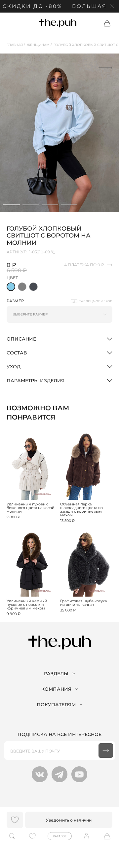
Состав (17, 353)
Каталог (59, 836)
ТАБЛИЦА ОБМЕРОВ (95, 301)
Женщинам (38, 45)
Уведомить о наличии (69, 820)
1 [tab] (11, 204)
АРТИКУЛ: (28, 251)
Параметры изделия (35, 381)
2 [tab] (30, 204)
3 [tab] (50, 204)
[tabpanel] (59, 133)
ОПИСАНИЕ (21, 339)
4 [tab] (69, 204)
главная (15, 45)
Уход (13, 367)
